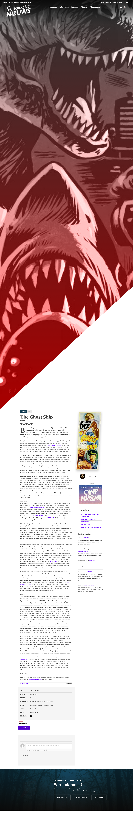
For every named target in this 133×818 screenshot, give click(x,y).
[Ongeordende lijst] (38, 750)
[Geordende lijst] (36, 750)
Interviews (64, 7)
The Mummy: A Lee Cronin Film (91, 527)
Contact (128, 2)
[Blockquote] (40, 750)
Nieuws (84, 7)
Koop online (99, 797)
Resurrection (89, 585)
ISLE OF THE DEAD (38, 516)
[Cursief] (29, 750)
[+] (48, 750)
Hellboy (92, 560)
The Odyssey (85, 522)
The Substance (86, 524)
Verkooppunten (81, 797)
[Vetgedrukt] (27, 750)
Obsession (89, 572)
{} (46, 750)
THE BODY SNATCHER (54, 445)
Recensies (53, 7)
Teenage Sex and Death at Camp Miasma (90, 515)
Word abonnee (106, 2)
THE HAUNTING (44, 657)
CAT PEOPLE (53, 561)
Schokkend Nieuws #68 (35, 679)
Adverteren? (118, 2)
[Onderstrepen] (31, 750)
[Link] (44, 750)
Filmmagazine (95, 7)
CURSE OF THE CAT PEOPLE (35, 507)
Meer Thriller (24, 728)
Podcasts (75, 7)
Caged (86, 537)
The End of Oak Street (89, 519)
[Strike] (34, 750)
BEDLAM (51, 518)
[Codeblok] (42, 750)
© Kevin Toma (24, 684)
